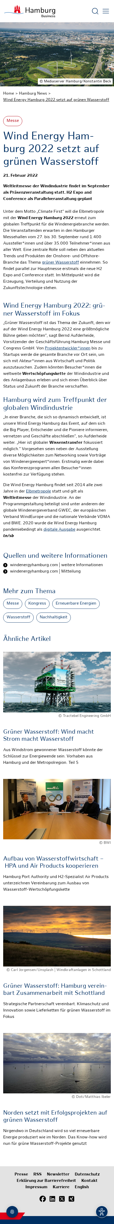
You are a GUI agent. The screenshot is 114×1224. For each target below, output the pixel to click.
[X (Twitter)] (62, 1199)
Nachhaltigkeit (53, 617)
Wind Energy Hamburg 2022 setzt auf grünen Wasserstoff (56, 100)
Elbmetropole (38, 492)
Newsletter (58, 1175)
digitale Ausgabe (59, 530)
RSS (37, 1175)
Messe (13, 121)
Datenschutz (87, 1175)
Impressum (36, 1187)
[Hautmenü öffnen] (106, 11)
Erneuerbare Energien (76, 604)
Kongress (37, 604)
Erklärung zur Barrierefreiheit (46, 1181)
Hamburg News (33, 93)
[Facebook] (43, 1199)
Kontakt (89, 1181)
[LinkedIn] (52, 1199)
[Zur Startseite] (29, 11)
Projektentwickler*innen (67, 349)
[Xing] (71, 1199)
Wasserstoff (18, 617)
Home (8, 93)
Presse (21, 1175)
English (82, 1187)
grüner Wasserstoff (60, 263)
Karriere (61, 1187)
